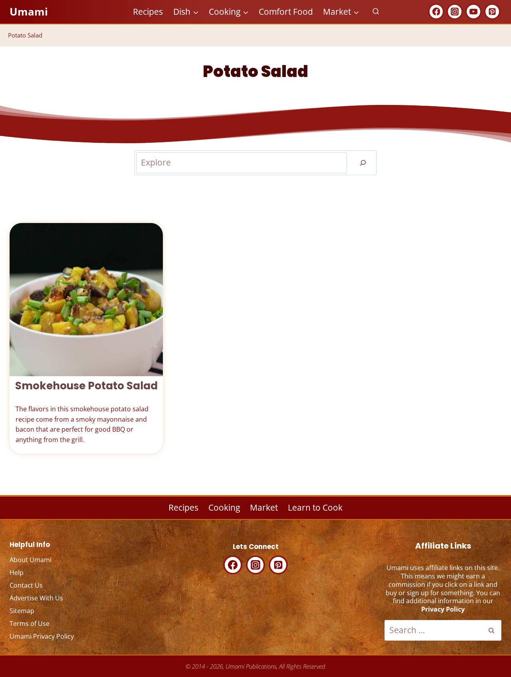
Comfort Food (286, 11)
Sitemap (22, 610)
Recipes (148, 11)
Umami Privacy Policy (42, 636)
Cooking (224, 507)
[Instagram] (455, 12)
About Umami (30, 559)
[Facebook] (436, 12)
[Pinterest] (492, 12)
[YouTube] (473, 12)
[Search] (363, 162)
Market (264, 507)
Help (17, 572)
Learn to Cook (315, 507)
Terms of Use (30, 623)
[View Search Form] (375, 11)
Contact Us (26, 585)
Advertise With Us (36, 598)
